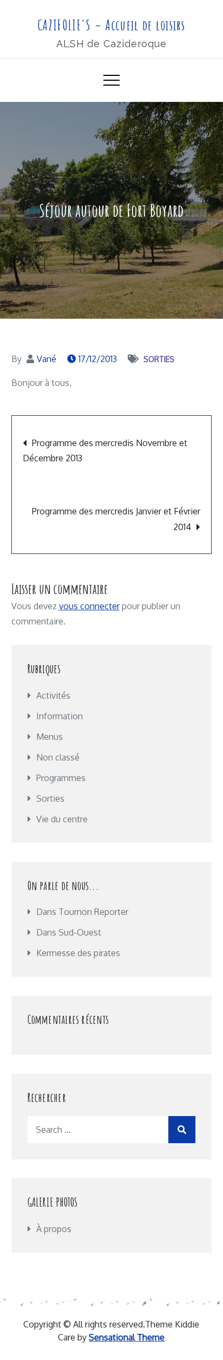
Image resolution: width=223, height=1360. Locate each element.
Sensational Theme (127, 1337)
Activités (53, 695)
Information (59, 716)
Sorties (158, 359)
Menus (49, 736)
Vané (46, 358)
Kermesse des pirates (78, 953)
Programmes (61, 777)
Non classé (58, 757)
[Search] (181, 1129)
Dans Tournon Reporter (82, 911)
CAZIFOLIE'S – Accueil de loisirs (111, 25)
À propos (53, 1228)
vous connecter (89, 606)
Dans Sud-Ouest (68, 932)
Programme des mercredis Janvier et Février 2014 (116, 519)
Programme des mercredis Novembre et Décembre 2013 (105, 450)
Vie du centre (62, 819)
